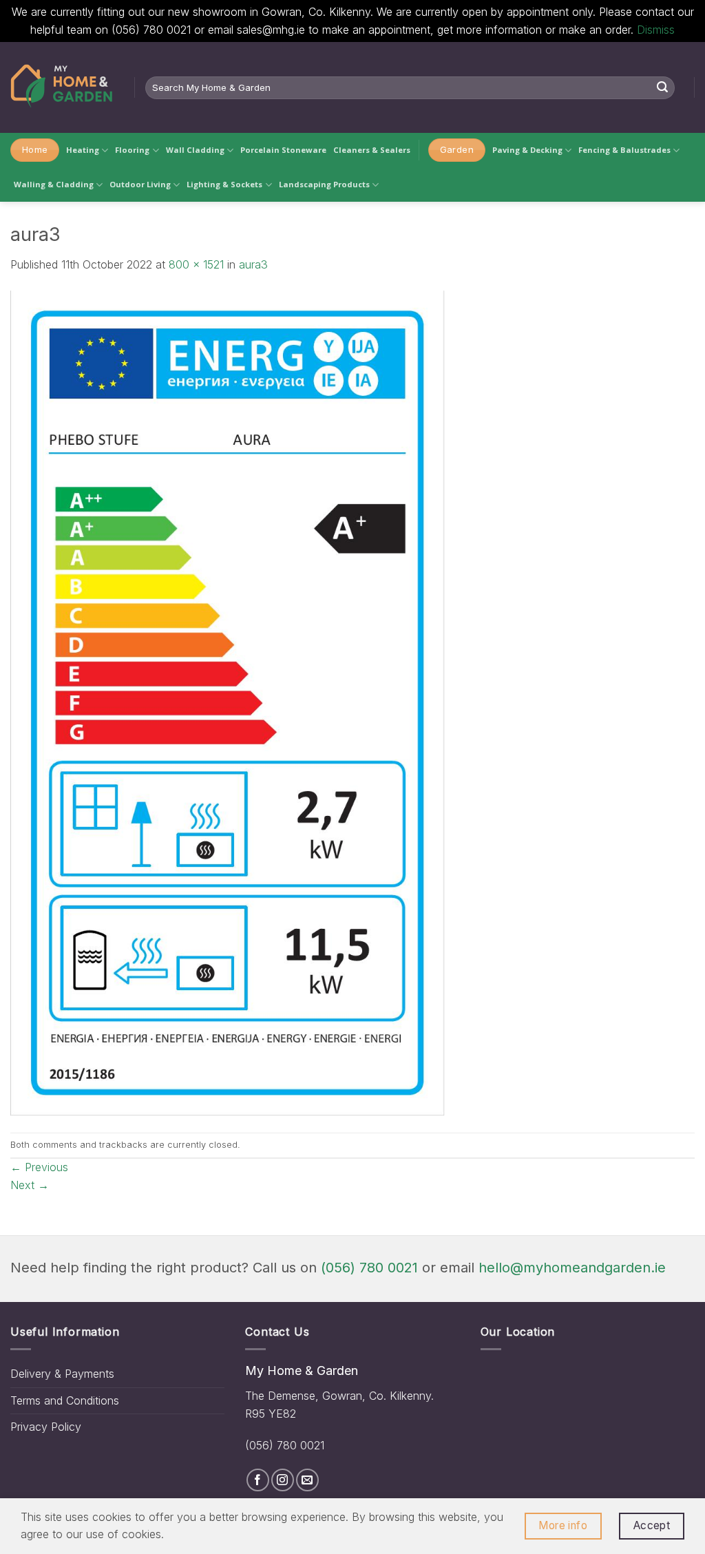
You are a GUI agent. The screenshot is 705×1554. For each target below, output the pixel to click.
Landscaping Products (324, 184)
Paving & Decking (527, 150)
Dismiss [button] (656, 29)
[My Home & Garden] (62, 87)
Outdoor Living (140, 184)
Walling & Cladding (54, 184)
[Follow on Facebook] (257, 1480)
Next (29, 1185)
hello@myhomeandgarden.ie (572, 1267)
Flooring (132, 150)
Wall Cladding (195, 150)
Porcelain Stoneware (283, 150)
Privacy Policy (45, 1427)
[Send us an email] (307, 1480)
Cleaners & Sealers (371, 150)
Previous (39, 1167)
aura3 (253, 264)
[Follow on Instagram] (282, 1480)
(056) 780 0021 (369, 1267)
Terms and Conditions (64, 1400)
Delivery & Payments (62, 1373)
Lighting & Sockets (224, 184)
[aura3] (227, 702)
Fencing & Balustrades (624, 150)
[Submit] (662, 87)
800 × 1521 (196, 264)
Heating (82, 150)
